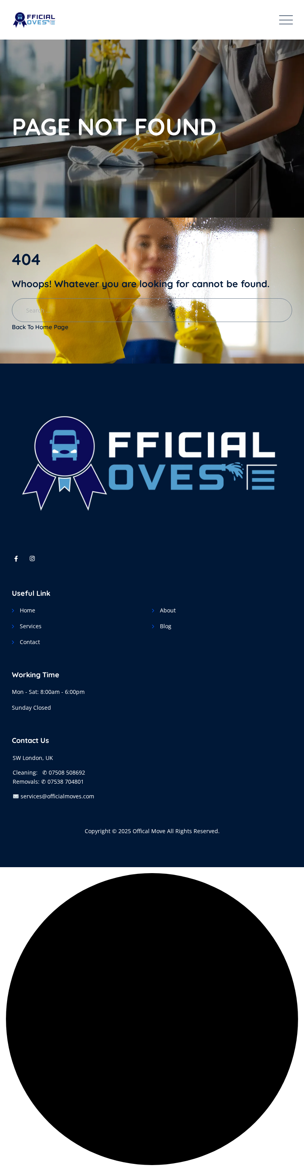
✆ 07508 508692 (63, 772)
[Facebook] (16, 558)
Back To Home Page (40, 327)
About (168, 610)
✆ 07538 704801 (62, 781)
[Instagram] (32, 558)
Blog (165, 626)
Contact (30, 642)
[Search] (292, 12)
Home (27, 610)
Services (31, 626)
